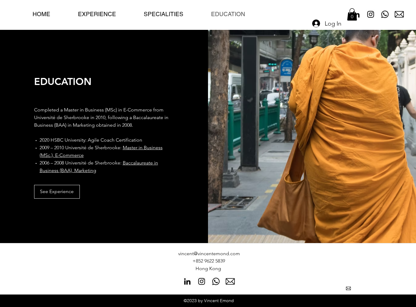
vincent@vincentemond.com (209, 253)
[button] (352, 14)
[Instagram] (370, 14)
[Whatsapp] (385, 14)
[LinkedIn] (187, 281)
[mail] (399, 14)
